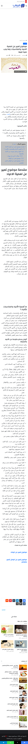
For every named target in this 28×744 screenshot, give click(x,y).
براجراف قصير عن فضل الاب (7, 649)
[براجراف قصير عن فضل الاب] (7, 644)
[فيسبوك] (24, 600)
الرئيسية (24, 40)
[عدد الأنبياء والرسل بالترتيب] (23, 718)
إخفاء (14, 144)
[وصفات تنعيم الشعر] (23, 699)
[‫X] (20, 600)
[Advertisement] (14, 24)
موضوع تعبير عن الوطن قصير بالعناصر (17, 560)
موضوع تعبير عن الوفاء (19, 552)
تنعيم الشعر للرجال (14, 691)
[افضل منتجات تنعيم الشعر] (23, 712)
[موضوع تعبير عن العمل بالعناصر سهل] (21, 644)
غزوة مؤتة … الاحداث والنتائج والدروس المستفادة (10, 679)
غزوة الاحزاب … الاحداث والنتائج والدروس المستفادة (11, 672)
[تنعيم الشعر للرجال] (23, 693)
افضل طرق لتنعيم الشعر (13, 704)
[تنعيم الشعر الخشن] (23, 686)
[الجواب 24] (18, 5)
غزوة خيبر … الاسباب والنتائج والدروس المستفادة (10, 666)
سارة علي (24, 55)
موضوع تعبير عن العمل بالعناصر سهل (22, 650)
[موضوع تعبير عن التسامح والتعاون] (21, 629)
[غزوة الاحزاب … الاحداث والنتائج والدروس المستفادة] (23, 673)
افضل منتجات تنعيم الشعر (12, 710)
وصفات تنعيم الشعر (20, 1)
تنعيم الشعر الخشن (14, 685)
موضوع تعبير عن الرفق (8, 635)
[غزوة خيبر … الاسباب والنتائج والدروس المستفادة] (23, 667)
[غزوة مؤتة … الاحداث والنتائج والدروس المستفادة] (23, 680)
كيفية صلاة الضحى (14, 723)
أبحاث (20, 40)
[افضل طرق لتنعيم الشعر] (23, 706)
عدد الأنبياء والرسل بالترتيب (12, 717)
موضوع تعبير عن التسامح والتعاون (21, 635)
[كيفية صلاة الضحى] (23, 725)
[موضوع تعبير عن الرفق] (7, 629)
